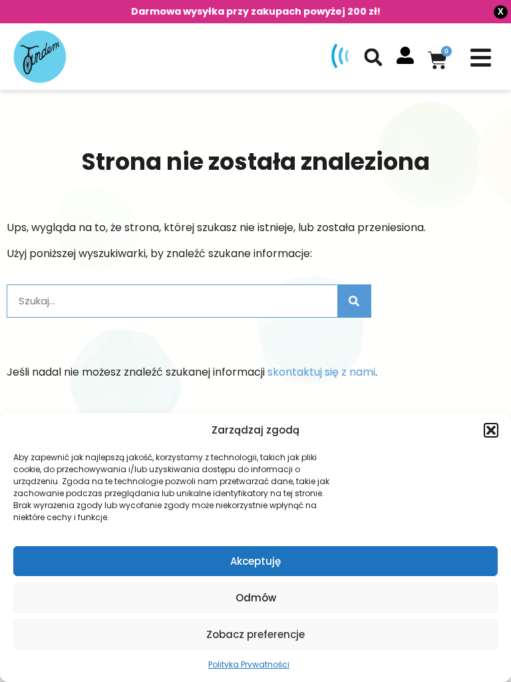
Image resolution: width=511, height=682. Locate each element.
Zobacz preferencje (255, 634)
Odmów (256, 598)
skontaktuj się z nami (321, 372)
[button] (491, 430)
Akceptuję (255, 561)
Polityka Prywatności (248, 664)
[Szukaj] (354, 301)
